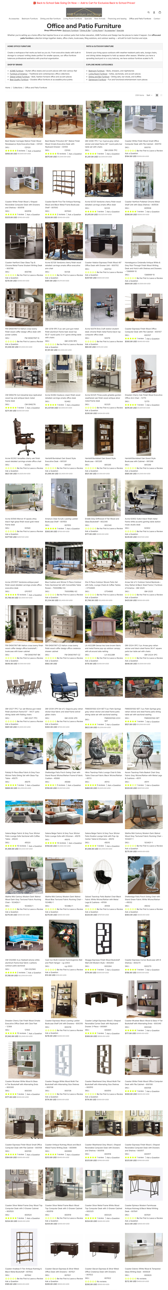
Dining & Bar (85, 30)
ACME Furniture (16, 71)
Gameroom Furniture (97, 79)
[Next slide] (39, 119)
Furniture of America (18, 74)
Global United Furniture (20, 77)
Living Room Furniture (98, 74)
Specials (120, 30)
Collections (17, 87)
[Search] (148, 12)
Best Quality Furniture (19, 79)
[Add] (39, 134)
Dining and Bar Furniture (99, 77)
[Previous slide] (9, 119)
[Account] (154, 12)
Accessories (110, 30)
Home (7, 87)
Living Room (97, 30)
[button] (150, 95)
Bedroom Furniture (70, 30)
